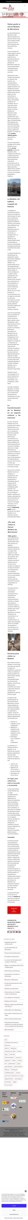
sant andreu (8, 1082)
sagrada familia (9, 1079)
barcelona (13, 1048)
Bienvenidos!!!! (9, 1029)
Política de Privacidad (18, 1218)
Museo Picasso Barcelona (12, 953)
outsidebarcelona (9, 1072)
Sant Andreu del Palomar (12, 971)
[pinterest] (14, 932)
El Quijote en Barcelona (12, 956)
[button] (25, 1191)
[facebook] (8, 932)
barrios (19, 1051)
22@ (6, 1039)
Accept (14, 1205)
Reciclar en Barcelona (11, 979)
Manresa (7, 1069)
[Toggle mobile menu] (25, 5)
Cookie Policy (21, 1135)
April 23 (7, 1048)
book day (12, 1054)
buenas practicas (9, 1057)
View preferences (14, 1214)
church (14, 1060)
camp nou (18, 1057)
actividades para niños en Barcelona (11, 1044)
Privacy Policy (13, 1135)
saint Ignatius (18, 1079)
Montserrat (14, 1069)
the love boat (8, 1085)
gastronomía (11, 1063)
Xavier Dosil (21, 1134)
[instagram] (11, 932)
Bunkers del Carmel (11, 1001)
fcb (5, 1063)
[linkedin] (19, 932)
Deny (14, 1210)
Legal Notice (6, 1135)
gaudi (18, 1063)
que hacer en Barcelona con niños (14, 1076)
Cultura (20, 1060)
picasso (18, 1072)
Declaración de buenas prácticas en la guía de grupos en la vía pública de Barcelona (14, 1024)
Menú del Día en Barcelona (13, 1019)
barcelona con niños (10, 1051)
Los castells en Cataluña (12, 997)
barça (6, 1054)
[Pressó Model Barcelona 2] (14, 634)
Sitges (14, 1082)
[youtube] (16, 932)
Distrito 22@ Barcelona (11, 988)
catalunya (7, 1060)
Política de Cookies (9, 1218)
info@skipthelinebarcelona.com (14, 1)
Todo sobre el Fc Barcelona (13, 1010)
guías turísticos (18, 1066)
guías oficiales (8, 1066)
